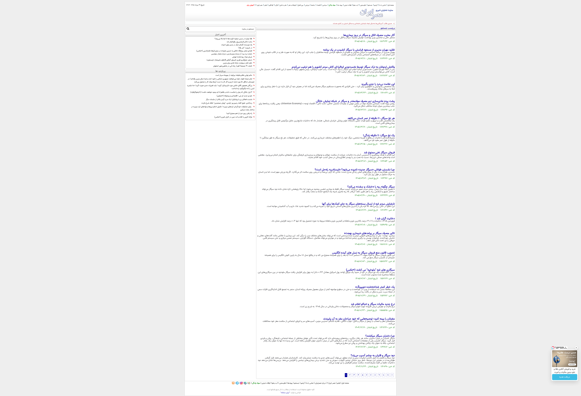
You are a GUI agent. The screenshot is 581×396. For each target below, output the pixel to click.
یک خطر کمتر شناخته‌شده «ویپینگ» (375, 287)
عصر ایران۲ (331, 383)
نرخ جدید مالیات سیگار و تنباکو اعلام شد (373, 304)
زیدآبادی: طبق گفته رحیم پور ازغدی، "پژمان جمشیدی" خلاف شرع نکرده (227, 103)
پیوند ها (339, 5)
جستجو (370, 5)
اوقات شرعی (347, 5)
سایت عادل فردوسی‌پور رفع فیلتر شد (239, 41)
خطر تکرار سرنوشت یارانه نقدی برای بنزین (237, 63)
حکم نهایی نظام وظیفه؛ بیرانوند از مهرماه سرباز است (233, 75)
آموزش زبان (250, 5)
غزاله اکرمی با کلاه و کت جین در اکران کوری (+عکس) (233, 117)
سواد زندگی (332, 5)
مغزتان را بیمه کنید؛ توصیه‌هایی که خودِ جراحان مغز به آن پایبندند (359, 319)
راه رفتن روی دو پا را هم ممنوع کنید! (239, 113)
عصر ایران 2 (259, 5)
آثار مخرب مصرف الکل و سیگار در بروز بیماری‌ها (369, 35)
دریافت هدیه (564, 377)
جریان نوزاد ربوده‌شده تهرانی (242, 57)
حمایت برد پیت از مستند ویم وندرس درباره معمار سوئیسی (231, 54)
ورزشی (307, 5)
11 (388, 375)
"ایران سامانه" (285, 392)
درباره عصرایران (320, 383)
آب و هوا (355, 5)
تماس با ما (382, 5)
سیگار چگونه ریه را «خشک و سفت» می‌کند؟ (371, 187)
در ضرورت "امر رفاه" (245, 47)
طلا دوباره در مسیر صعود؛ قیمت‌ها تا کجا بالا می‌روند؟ (233, 38)
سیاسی (324, 5)
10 (383, 375)
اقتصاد (319, 5)
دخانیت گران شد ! (385, 219)
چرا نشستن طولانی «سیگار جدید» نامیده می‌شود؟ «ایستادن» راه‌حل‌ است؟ (355, 170)
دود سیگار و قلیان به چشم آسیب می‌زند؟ (373, 355)
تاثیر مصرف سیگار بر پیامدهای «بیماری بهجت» (369, 233)
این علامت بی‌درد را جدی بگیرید (378, 84)
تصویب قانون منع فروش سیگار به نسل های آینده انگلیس (363, 253)
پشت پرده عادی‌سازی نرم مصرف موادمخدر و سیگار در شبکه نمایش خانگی (355, 101)
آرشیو (375, 5)
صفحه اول (391, 5)
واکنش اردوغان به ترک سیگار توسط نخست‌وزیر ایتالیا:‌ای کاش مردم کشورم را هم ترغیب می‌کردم (343, 67)
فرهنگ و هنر (292, 5)
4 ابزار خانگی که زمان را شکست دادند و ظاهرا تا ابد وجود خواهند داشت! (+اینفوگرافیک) (221, 92)
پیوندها (289, 383)
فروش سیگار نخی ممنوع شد (379, 153)
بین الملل (300, 5)
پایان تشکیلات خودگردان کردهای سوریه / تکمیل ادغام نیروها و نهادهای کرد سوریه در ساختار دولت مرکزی (222, 108)
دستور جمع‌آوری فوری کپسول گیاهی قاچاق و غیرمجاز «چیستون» (229, 60)
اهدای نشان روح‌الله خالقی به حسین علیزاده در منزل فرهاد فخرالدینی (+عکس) (224, 51)
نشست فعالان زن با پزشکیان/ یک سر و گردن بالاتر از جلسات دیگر (229, 99)
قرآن (276, 5)
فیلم (265, 5)
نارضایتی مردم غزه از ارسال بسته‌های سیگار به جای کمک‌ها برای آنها (358, 204)
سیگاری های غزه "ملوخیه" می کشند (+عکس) (370, 270)
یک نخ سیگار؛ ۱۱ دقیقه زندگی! (379, 135)
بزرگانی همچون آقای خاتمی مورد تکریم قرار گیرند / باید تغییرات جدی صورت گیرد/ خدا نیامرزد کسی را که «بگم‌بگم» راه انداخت (220, 87)
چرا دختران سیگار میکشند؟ (380, 336)
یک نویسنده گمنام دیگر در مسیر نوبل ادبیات (236, 44)
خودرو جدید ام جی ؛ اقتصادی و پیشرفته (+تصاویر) (234, 95)
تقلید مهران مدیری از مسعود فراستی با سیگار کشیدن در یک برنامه (359, 50)
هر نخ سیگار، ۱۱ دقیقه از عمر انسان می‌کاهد (371, 118)
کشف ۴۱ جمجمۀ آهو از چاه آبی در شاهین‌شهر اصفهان (232, 66)
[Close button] (576, 347)
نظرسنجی (363, 5)
